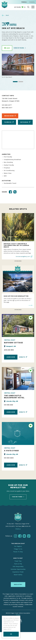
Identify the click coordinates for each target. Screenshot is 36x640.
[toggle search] (28, 7)
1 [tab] (14, 82)
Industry (32, 2)
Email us (18, 529)
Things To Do (18, 549)
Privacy (18, 615)
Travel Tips (18, 561)
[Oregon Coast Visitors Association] (4, 4)
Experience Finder (18, 572)
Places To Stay (18, 551)
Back (7, 15)
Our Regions (18, 546)
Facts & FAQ (18, 564)
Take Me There (17, 496)
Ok (11, 634)
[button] (10, 191)
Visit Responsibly (18, 566)
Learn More (10, 357)
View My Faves (19, 48)
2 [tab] (19, 82)
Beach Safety (18, 574)
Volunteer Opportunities (18, 569)
